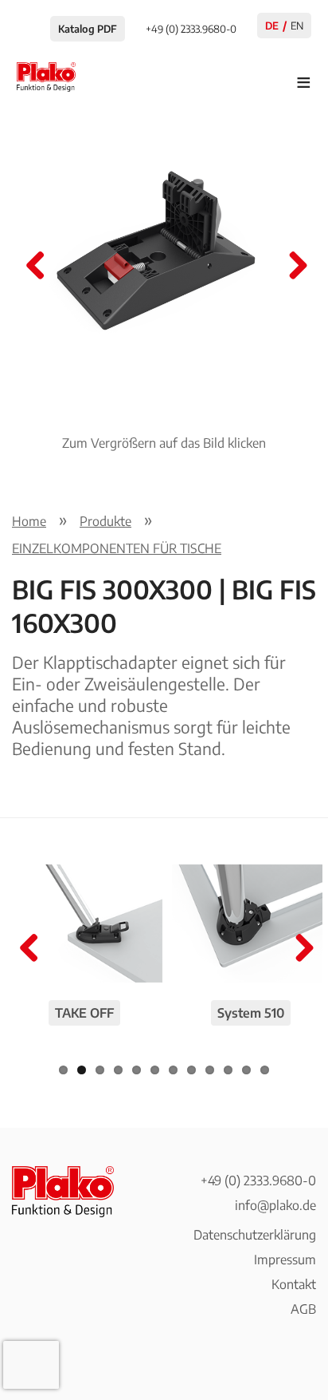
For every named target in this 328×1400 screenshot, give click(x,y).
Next (292, 267)
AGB (303, 1309)
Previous (36, 267)
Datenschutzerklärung (254, 1235)
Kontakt (293, 1284)
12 (264, 1070)
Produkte (105, 521)
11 (246, 1070)
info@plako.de (275, 1205)
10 (228, 1070)
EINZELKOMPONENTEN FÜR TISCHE (116, 548)
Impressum (285, 1260)
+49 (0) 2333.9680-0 (258, 1180)
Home (29, 521)
